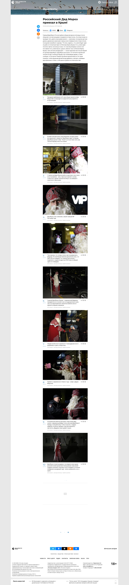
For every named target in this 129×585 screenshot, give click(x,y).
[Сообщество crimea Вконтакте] (59, 548)
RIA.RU (83, 559)
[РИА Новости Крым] (19, 2)
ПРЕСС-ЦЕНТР (51, 559)
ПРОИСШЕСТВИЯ (68, 554)
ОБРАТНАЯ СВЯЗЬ (74, 559)
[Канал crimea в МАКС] (76, 548)
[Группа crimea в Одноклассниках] (70, 548)
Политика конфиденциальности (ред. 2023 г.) (24, 574)
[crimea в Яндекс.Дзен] (64, 548)
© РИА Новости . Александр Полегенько (54, 102)
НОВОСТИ (43, 559)
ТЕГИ (87, 559)
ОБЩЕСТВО (60, 554)
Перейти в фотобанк (66, 102)
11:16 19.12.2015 (46, 26)
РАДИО (58, 559)
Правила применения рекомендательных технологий (26, 576)
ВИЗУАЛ (76, 554)
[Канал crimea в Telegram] (53, 548)
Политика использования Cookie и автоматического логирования (26, 571)
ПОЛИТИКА (54, 554)
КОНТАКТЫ (65, 559)
